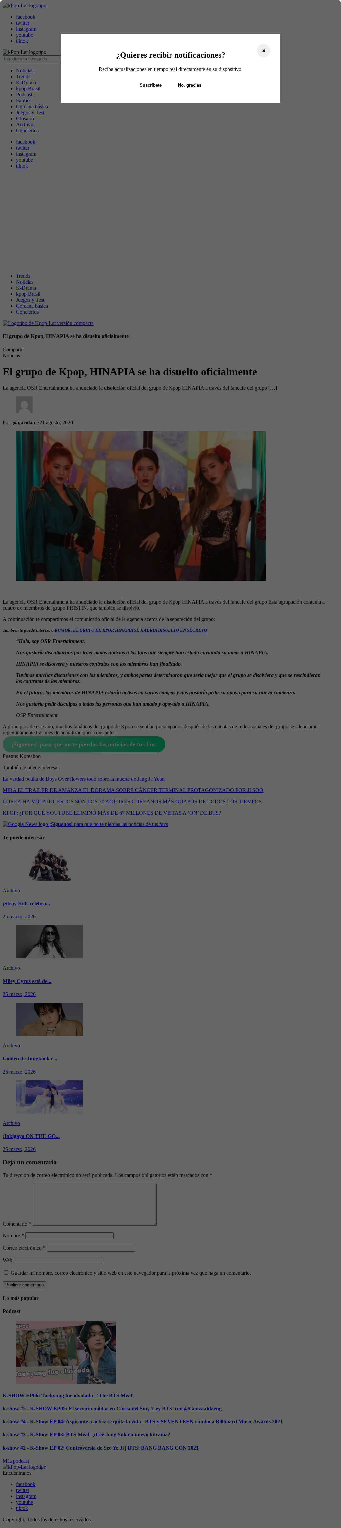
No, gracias (189, 85)
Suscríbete (151, 85)
